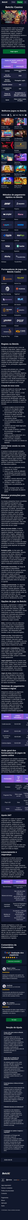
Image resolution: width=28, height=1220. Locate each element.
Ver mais (14, 1019)
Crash (16, 115)
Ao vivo (11, 115)
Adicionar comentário (14, 961)
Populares (4, 115)
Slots (23, 115)
